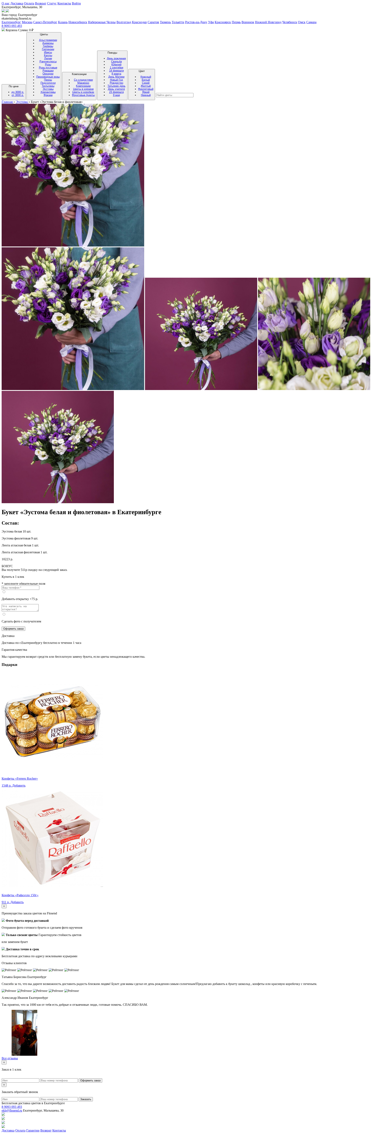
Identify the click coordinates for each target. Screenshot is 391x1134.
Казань (63, 22)
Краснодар (139, 22)
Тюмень (165, 22)
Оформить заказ (13, 628)
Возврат (40, 3)
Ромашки (48, 70)
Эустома (22, 102)
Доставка (16, 3)
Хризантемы (48, 92)
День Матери (116, 76)
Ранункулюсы (48, 61)
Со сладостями (83, 79)
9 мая (116, 95)
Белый (146, 79)
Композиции (83, 85)
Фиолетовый (145, 89)
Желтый (146, 85)
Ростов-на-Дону (196, 22)
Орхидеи (48, 73)
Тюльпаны (48, 85)
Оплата (29, 3)
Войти (76, 3)
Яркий (145, 92)
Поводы (116, 74)
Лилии (48, 58)
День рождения (116, 58)
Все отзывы (10, 1058)
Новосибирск (77, 22)
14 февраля (116, 70)
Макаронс (83, 82)
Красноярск (223, 22)
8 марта (116, 73)
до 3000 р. (17, 92)
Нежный (146, 95)
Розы (48, 64)
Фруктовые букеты (83, 95)
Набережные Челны (102, 22)
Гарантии (33, 1130)
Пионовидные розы (48, 76)
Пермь (236, 22)
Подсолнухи (48, 82)
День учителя (116, 89)
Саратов (153, 22)
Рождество (116, 82)
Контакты (64, 3)
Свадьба (116, 61)
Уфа (211, 22)
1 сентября (116, 67)
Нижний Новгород (268, 22)
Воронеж (248, 22)
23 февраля (116, 92)
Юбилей (116, 64)
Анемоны (48, 43)
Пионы (48, 79)
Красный (146, 76)
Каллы (48, 55)
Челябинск (289, 22)
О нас (6, 3)
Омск (301, 22)
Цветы (48, 65)
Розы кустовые (48, 67)
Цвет (145, 83)
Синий (145, 82)
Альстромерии (48, 40)
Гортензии (48, 49)
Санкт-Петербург (45, 22)
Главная (7, 102)
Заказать (85, 1099)
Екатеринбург (11, 22)
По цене (16, 91)
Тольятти (178, 22)
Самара (311, 22)
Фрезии (48, 95)
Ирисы (48, 52)
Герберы (48, 46)
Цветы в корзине (83, 89)
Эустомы (48, 89)
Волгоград (123, 22)
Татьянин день (116, 85)
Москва (27, 22)
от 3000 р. (18, 95)
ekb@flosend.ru (12, 1110)
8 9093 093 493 (12, 26)
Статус (52, 3)
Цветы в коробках (83, 92)
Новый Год (116, 79)
